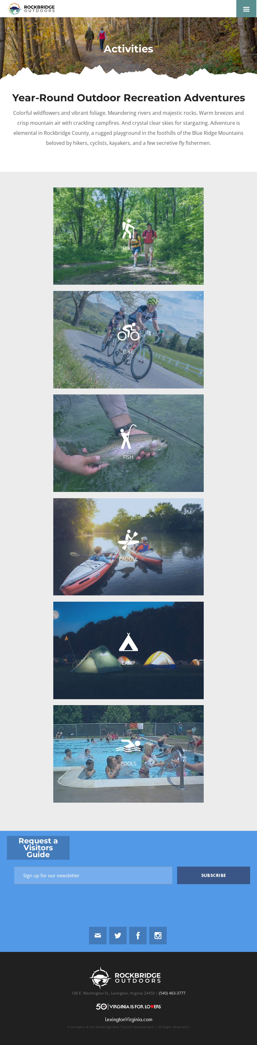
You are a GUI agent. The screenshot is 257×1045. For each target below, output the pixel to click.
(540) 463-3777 (172, 993)
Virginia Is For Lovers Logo (128, 1006)
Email (98, 935)
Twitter (118, 935)
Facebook (138, 935)
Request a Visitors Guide (38, 847)
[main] (128, 424)
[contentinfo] (128, 938)
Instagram (158, 935)
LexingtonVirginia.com (128, 1019)
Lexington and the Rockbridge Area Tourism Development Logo (33, 9)
